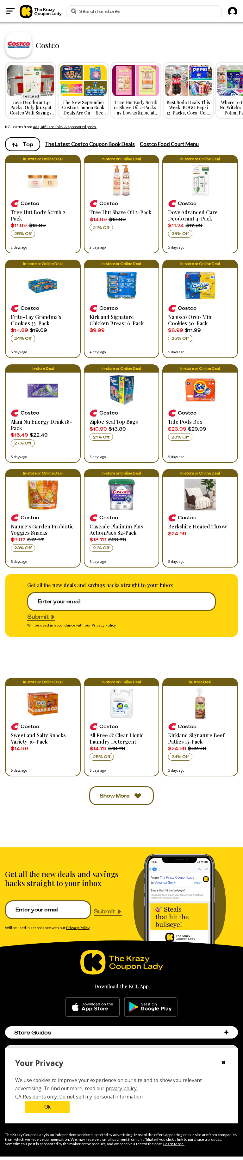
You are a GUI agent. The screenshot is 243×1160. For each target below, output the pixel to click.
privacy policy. (122, 1088)
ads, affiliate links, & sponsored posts (65, 126)
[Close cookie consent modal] (223, 1063)
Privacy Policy (104, 625)
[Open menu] (10, 11)
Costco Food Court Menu (169, 144)
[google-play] (151, 1007)
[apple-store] (92, 1007)
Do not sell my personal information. (101, 1096)
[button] (43, 204)
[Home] (40, 11)
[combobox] (23, 144)
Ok (47, 1107)
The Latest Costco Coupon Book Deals (90, 144)
